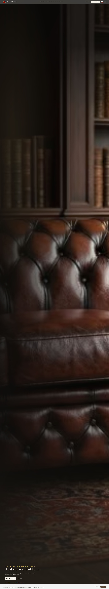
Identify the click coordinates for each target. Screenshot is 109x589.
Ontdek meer (10, 578)
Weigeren (96, 586)
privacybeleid (42, 587)
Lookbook (87, 1)
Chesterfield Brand (12, 2)
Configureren (95, 1)
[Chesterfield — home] (4, 2)
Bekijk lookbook (19, 578)
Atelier (48, 1)
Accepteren (103, 586)
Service (61, 1)
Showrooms (54, 1)
